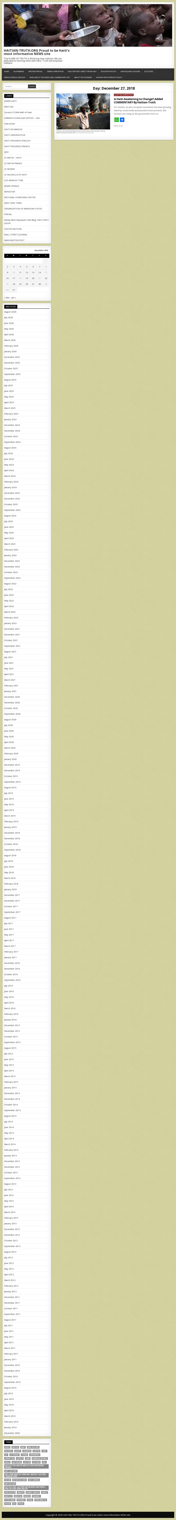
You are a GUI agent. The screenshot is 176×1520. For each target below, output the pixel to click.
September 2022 (12, 578)
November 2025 (12, 362)
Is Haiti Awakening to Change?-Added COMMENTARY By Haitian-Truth (138, 100)
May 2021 (9, 668)
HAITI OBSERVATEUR (14, 135)
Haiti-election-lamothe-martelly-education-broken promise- (24, 1466)
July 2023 (8, 521)
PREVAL (8, 214)
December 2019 (12, 764)
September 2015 (12, 1042)
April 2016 (9, 1002)
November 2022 (12, 566)
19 (27, 278)
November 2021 (12, 634)
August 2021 (10, 651)
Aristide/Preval (35, 71)
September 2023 (12, 510)
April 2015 (9, 1070)
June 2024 (9, 459)
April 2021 (9, 674)
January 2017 (10, 957)
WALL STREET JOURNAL (15, 234)
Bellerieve (8, 1451)
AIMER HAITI (10, 101)
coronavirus (35, 1454)
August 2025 (10, 379)
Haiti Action (9, 123)
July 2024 (8, 453)
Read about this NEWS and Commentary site (50, 77)
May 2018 (9, 872)
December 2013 (12, 1161)
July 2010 (8, 1393)
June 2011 (9, 1331)
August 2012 (10, 1251)
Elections (148, 71)
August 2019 (10, 787)
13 (33, 272)
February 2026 (11, 345)
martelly (8, 1496)
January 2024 (10, 487)
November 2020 (12, 702)
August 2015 (10, 1048)
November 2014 (12, 1098)
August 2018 (10, 855)
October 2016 (11, 974)
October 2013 (11, 1172)
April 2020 (9, 742)
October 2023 (11, 504)
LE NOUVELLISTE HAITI (15, 174)
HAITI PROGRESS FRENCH (17, 146)
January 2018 (10, 889)
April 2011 (9, 1342)
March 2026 (10, 340)
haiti (44, 1462)
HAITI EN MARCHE (13, 129)
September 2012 (12, 1246)
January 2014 (10, 1155)
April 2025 (9, 402)
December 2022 (12, 561)
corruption (9, 1458)
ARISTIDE (8, 106)
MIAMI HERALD (11, 186)
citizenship (14, 1454)
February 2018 (11, 883)
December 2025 (12, 357)
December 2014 (12, 1093)
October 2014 (11, 1104)
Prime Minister (40, 1500)
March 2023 (10, 544)
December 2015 (12, 1025)
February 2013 (11, 1217)
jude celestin (10, 1492)
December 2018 (12, 832)
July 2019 (8, 793)
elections (36, 1462)
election (27, 1462)
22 (46, 278)
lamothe (20, 1492)
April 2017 (9, 940)
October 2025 (11, 368)
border (17, 1451)
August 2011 (10, 1319)
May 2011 (9, 1336)
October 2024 (11, 436)
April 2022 (9, 606)
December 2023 (12, 493)
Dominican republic (39, 1458)
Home (6, 71)
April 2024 (9, 470)
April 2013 (9, 1206)
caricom (36, 1451)
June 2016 (9, 991)
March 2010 (10, 1416)
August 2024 (10, 447)
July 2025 (8, 385)
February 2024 (11, 481)
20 (33, 278)
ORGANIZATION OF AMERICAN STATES (23, 208)
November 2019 (12, 770)
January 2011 (10, 1359)
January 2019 (10, 827)
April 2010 (9, 1410)
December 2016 (12, 963)
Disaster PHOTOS (108, 71)
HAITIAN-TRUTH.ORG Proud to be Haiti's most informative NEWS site (37, 52)
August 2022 (10, 583)
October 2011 (11, 1308)
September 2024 (12, 442)
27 (33, 284)
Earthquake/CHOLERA (130, 71)
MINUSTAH (9, 191)
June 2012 (9, 1263)
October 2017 (11, 906)
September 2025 (12, 374)
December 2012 (12, 1229)
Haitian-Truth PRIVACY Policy (109, 77)
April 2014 (9, 1138)
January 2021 (10, 691)
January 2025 (10, 419)
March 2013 (10, 1212)
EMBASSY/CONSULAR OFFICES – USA (22, 118)
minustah (18, 1496)
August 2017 (10, 917)
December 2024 (12, 425)
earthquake (16, 1462)
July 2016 (8, 985)
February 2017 (11, 951)
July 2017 (8, 923)
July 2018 (8, 861)
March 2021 (10, 679)
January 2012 (10, 1291)
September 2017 (12, 912)
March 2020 (10, 747)
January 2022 (10, 623)
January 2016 (10, 1019)
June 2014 (9, 1127)
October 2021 (11, 640)
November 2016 (12, 968)
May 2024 (9, 464)
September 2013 (12, 1178)
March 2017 (10, 946)
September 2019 (12, 781)
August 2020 (10, 719)
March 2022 (10, 611)
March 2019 (10, 815)
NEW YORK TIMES (13, 203)
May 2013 (9, 1200)
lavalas (44, 1492)
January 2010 (10, 1427)
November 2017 (12, 900)
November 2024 (12, 430)
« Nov (7, 297)
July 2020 (8, 725)
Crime (28, 1458)
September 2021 (12, 645)
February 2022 (11, 617)
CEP (6, 1454)
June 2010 (9, 1399)
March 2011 (10, 1348)
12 (27, 272)
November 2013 (12, 1166)
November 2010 (12, 1370)
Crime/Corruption (55, 71)
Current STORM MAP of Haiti (18, 112)
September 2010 (12, 1382)
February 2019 (11, 821)
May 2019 (9, 804)
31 (14, 289)
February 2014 (11, 1149)
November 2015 (12, 1031)
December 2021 (12, 628)
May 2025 (9, 396)
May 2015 (9, 1065)
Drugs (7, 1462)
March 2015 (10, 1076)
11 (20, 272)
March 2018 (10, 878)
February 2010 (11, 1421)
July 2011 (8, 1325)
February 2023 (11, 549)
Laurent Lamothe (32, 1492)
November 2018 (12, 838)
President (21, 1500)
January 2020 (10, 759)
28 (39, 284)
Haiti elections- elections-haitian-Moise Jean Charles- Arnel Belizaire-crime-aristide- (25, 1488)
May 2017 (9, 934)
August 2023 (10, 515)
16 (7, 278)
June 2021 (9, 662)
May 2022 (9, 600)
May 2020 (9, 736)
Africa (7, 1447)
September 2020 (12, 713)
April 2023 (9, 538)
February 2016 (11, 1014)
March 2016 (10, 1008)
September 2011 (12, 1314)
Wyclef (21, 1503)
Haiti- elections (11, 1471)
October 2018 (11, 844)
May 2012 (9, 1268)
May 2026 (9, 328)
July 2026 (8, 317)
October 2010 (11, 1376)
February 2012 (11, 1285)
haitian (7, 1480)
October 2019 (11, 776)
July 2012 (8, 1257)
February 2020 (11, 753)
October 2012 (11, 1240)
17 (14, 278)
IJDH (6, 152)
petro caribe (10, 1500)
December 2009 (12, 1433)
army (23, 1447)
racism (7, 1503)
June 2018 (9, 866)
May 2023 (9, 532)
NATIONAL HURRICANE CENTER (19, 197)
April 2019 (9, 810)
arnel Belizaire (33, 1447)
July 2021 (8, 657)
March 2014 (10, 1144)
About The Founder (83, 77)
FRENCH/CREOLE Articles (14, 77)
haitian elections (19, 1480)
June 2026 (9, 323)
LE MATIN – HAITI (13, 157)
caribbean (27, 1451)
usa (14, 1503)
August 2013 (10, 1183)
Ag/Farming (18, 71)
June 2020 (9, 730)
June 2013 (9, 1195)
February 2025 (11, 413)
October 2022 (11, 572)
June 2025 (9, 391)
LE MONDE (9, 169)
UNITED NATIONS (13, 228)
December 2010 (12, 1365)
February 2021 (11, 685)
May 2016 (9, 997)
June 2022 (9, 594)
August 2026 (10, 311)
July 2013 (8, 1189)
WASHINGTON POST (14, 240)
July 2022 (8, 589)
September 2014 (12, 1110)
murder (27, 1496)
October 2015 (11, 1036)
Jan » (13, 297)
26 (27, 284)
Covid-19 (20, 1458)
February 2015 (11, 1082)
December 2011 (12, 1297)
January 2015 (10, 1087)
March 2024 (10, 476)
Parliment (36, 1496)
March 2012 (10, 1280)
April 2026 (9, 334)
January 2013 (10, 1223)
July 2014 (8, 1121)
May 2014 (9, 1132)
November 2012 (12, 1234)
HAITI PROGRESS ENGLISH (17, 140)
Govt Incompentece (124, 95)
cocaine (24, 1454)
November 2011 (12, 1302)
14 (39, 272)
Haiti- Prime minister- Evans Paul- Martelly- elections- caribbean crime (25, 1475)
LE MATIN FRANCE (13, 163)
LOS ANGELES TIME (13, 180)
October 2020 (11, 708)
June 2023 (9, 527)
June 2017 (9, 929)
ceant (44, 1451)
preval (30, 1500)
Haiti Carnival (34, 1480)
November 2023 (12, 498)
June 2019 (9, 798)
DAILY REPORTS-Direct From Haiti (82, 71)
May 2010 (9, 1404)
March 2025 (10, 408)
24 (14, 284)
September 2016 (12, 980)
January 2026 (10, 351)
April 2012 (9, 1274)
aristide (15, 1447)
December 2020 (12, 696)
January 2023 (10, 555)
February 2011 (11, 1353)
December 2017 (12, 895)
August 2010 (10, 1387)
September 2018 (12, 849)
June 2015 (9, 1059)
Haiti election (10, 1483)
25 (20, 284)
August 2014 (10, 1115)
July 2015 (8, 1053)
